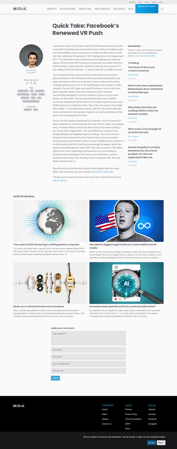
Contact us (106, 424)
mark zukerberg (23, 94)
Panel (147, 2)
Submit (55, 378)
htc (32, 91)
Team (153, 2)
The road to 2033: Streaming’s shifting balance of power (46, 244)
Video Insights (102, 9)
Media (34, 94)
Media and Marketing (31, 101)
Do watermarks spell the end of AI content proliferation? (122, 306)
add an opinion (60, 180)
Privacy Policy (131, 414)
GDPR (127, 424)
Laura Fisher (132, 118)
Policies (128, 409)
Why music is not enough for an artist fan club (144, 130)
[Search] (162, 10)
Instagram (39, 91)
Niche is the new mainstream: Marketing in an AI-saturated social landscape (145, 89)
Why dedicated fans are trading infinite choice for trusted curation (143, 111)
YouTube (152, 414)
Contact (132, 2)
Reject (161, 443)
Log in (160, 2)
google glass (23, 91)
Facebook (27, 110)
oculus (41, 94)
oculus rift (25, 98)
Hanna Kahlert (133, 96)
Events (105, 409)
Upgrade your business (147, 6)
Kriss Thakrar (133, 136)
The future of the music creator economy (141, 69)
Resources (119, 9)
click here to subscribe (102, 172)
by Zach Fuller (31, 70)
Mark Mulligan (133, 75)
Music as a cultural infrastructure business (38, 306)
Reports (52, 9)
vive (39, 98)
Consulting (84, 9)
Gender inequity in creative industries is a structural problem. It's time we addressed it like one (144, 152)
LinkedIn (151, 409)
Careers (105, 419)
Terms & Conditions (133, 419)
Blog (130, 9)
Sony (35, 110)
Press (140, 2)
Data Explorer (67, 9)
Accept (151, 443)
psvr (33, 98)
